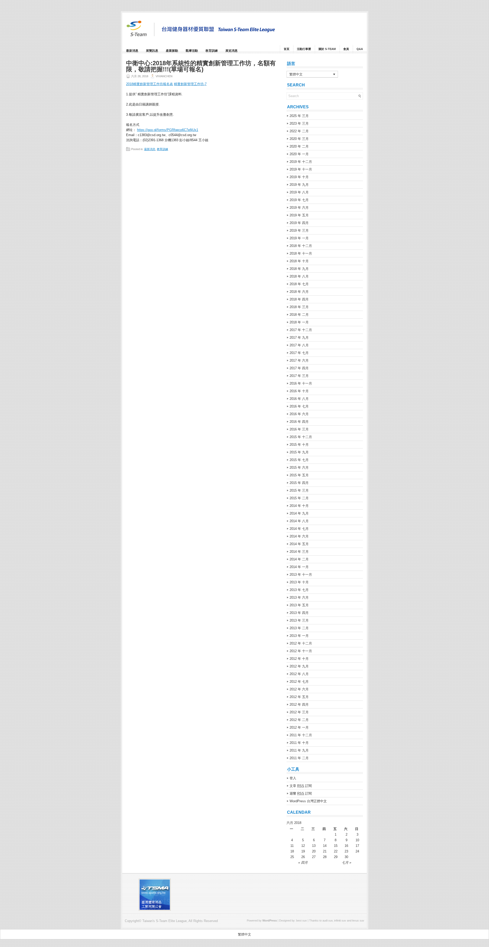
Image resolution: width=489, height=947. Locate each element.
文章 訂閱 (301, 786)
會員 (346, 48)
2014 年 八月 (299, 521)
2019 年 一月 (299, 238)
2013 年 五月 (299, 605)
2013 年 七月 (299, 590)
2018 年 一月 (299, 322)
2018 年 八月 (299, 276)
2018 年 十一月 (301, 253)
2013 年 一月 (299, 636)
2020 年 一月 (299, 154)
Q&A (360, 48)
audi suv (327, 920)
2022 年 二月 (299, 131)
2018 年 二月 (299, 315)
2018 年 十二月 (301, 246)
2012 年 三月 (299, 712)
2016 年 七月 (299, 406)
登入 (293, 778)
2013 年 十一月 (301, 574)
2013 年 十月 (299, 582)
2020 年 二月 (299, 146)
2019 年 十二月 (301, 162)
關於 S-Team (327, 48)
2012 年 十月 (299, 659)
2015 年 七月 (299, 460)
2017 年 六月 (299, 360)
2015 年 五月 (299, 475)
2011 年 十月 (299, 743)
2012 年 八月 (299, 674)
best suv (301, 920)
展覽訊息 (152, 50)
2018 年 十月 (299, 261)
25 (292, 857)
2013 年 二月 (299, 628)
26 (303, 857)
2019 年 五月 (299, 215)
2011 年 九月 (299, 750)
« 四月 (303, 862)
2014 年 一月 (299, 567)
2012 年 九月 (299, 666)
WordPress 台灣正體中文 (308, 801)
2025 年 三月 (299, 116)
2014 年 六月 (299, 536)
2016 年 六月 (299, 414)
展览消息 (231, 50)
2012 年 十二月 (301, 643)
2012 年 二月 (299, 720)
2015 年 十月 (299, 444)
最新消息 (132, 50)
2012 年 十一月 (301, 651)
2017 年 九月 (299, 337)
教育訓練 (212, 50)
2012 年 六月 (299, 689)
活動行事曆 (304, 48)
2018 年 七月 (299, 284)
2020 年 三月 (299, 139)
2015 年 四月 (299, 483)
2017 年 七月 (299, 353)
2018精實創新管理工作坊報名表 (149, 84)
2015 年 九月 (299, 452)
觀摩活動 (192, 50)
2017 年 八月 (299, 345)
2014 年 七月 (299, 529)
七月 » (346, 862)
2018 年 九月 (299, 269)
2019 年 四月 (299, 223)
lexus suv (358, 920)
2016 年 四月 (299, 422)
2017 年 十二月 (301, 330)
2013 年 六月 (299, 597)
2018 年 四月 (299, 299)
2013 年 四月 (299, 613)
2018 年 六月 (299, 292)
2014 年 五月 (299, 544)
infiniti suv (340, 920)
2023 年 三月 (299, 123)
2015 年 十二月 (301, 437)
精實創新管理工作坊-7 (190, 84)
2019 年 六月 (299, 207)
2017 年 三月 (299, 376)
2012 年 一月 (299, 727)
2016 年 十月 (299, 391)
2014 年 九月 (299, 513)
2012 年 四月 (299, 704)
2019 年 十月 (299, 177)
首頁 (286, 48)
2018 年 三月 (299, 307)
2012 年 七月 (299, 681)
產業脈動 (172, 50)
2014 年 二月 (299, 559)
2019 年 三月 (299, 230)
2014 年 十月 (299, 506)
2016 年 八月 (299, 399)
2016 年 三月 (299, 429)
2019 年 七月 (299, 200)
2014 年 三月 (299, 552)
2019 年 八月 (299, 192)
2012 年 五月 (299, 697)
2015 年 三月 (299, 490)
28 (325, 857)
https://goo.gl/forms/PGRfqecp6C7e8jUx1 (167, 130)
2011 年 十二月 (301, 735)
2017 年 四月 (299, 368)
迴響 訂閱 (301, 793)
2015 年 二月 (299, 498)
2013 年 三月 (299, 620)
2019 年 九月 (299, 185)
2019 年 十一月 (301, 169)
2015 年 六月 (299, 467)
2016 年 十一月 (301, 383)
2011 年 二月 (299, 758)
